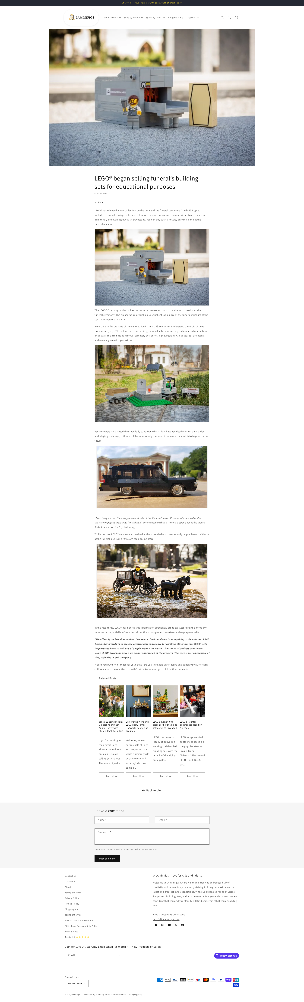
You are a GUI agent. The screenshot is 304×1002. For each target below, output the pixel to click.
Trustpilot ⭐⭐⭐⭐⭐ (77, 937)
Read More (111, 776)
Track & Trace (71, 931)
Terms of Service (73, 892)
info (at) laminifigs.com (166, 919)
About (68, 887)
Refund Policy (72, 903)
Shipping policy (135, 994)
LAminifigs (75, 995)
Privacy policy (104, 994)
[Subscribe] (118, 955)
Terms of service (119, 994)
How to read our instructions (80, 920)
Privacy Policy (72, 898)
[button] (112, 17)
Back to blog (154, 790)
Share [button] (101, 202)
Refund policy (89, 994)
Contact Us (70, 875)
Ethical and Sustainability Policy (81, 926)
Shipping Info (72, 909)
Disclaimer (70, 881)
